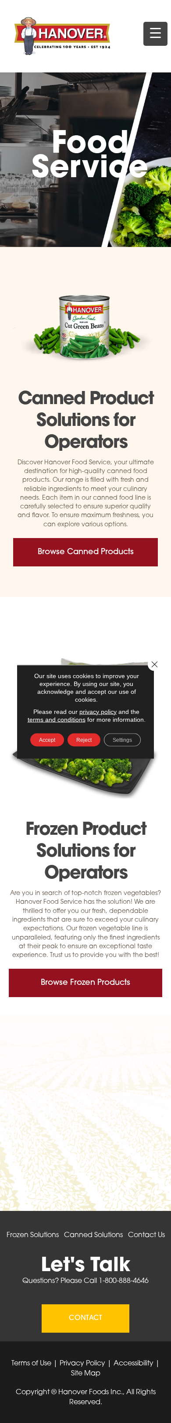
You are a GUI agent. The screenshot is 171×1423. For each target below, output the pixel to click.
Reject (84, 740)
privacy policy (98, 711)
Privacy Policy (82, 1363)
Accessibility (133, 1363)
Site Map (85, 1373)
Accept (47, 740)
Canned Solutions (93, 1235)
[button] (85, 552)
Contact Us (146, 1235)
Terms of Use (31, 1363)
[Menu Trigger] (155, 34)
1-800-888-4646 (124, 1281)
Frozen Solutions (33, 1235)
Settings (122, 740)
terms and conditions (57, 719)
